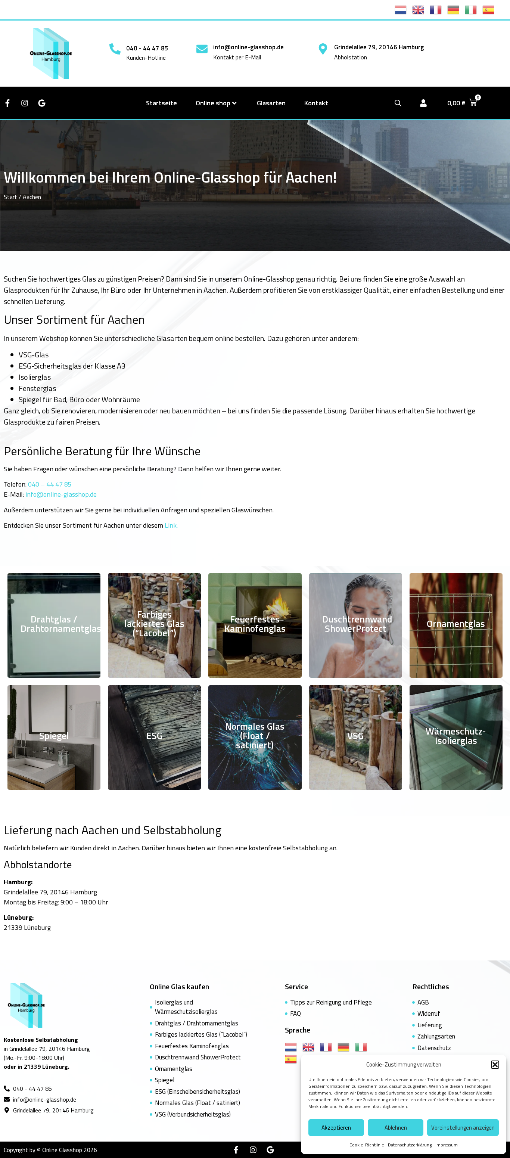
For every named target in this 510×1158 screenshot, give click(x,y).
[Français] (438, 8)
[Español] (491, 8)
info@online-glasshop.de (248, 47)
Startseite (161, 103)
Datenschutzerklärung (410, 1144)
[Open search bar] (398, 103)
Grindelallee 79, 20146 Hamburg (379, 47)
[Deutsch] (456, 8)
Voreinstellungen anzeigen (463, 1127)
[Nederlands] (403, 8)
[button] (495, 1064)
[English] (421, 8)
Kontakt (316, 103)
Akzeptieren (336, 1127)
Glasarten (271, 103)
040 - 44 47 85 (147, 48)
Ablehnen (396, 1127)
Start (10, 196)
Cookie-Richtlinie (366, 1144)
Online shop (213, 103)
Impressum (446, 1144)
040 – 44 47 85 (50, 484)
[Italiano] (473, 8)
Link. (171, 525)
